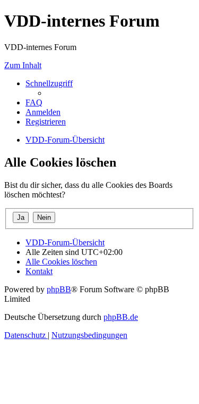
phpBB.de (120, 316)
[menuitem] (33, 102)
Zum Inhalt (22, 65)
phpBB (59, 289)
